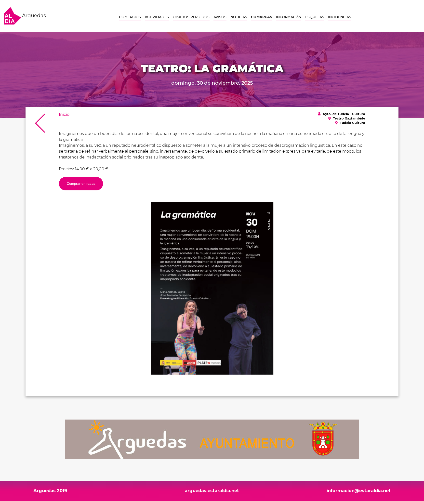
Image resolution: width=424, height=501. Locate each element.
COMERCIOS (130, 17)
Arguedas (33, 15)
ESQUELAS (314, 17)
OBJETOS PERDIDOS (191, 17)
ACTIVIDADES (157, 17)
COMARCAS (261, 17)
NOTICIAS (238, 17)
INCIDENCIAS (339, 17)
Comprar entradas (81, 183)
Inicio (64, 114)
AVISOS (219, 17)
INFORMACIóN (288, 17)
